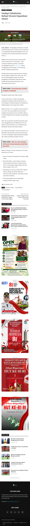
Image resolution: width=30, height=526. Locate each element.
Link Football (9, 10)
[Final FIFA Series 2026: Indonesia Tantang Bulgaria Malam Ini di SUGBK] (6, 218)
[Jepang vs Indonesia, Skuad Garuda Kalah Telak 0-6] (6, 464)
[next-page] (5, 231)
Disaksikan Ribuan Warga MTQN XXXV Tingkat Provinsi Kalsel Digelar (8, 197)
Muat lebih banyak (14, 477)
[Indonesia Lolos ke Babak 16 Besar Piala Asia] (6, 472)
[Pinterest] (15, 26)
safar (3, 22)
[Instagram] (11, 512)
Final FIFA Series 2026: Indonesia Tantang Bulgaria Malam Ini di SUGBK (19, 217)
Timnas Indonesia (18, 187)
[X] (11, 26)
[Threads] (22, 512)
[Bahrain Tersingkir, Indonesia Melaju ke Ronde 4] (6, 457)
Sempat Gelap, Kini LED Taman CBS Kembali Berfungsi (22, 197)
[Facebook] (7, 26)
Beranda (3, 6)
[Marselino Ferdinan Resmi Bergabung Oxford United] (6, 441)
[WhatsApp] (18, 26)
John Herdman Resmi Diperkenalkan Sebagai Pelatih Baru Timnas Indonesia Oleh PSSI (19, 225)
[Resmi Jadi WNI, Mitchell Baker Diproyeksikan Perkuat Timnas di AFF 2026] (6, 210)
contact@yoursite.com (13, 501)
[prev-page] (2, 231)
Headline (8, 6)
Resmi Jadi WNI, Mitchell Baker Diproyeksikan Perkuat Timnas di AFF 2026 (19, 209)
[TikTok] (14, 512)
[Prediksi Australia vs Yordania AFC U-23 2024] (6, 449)
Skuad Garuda (17, 65)
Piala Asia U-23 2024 (10, 187)
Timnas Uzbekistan (6, 189)
